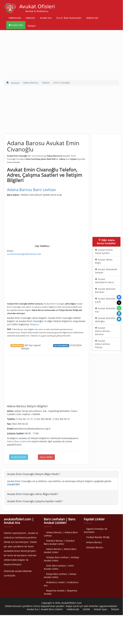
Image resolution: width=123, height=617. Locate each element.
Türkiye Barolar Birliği (97, 537)
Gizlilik (86, 609)
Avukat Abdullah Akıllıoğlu (105, 320)
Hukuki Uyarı (100, 609)
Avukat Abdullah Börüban (105, 290)
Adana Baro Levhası (17, 441)
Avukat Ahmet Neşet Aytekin (104, 251)
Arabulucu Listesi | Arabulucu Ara (61, 584)
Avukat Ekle (17, 25)
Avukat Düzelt (18, 457)
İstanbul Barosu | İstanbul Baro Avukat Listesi (59, 542)
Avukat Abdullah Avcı (105, 310)
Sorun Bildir (46, 457)
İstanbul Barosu (94, 547)
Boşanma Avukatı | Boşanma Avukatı (60, 592)
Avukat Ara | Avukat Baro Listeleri (45, 609)
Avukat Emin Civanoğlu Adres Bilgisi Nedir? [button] (32, 494)
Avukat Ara (46, 17)
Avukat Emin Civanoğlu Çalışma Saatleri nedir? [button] (35, 501)
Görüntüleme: (17, 345)
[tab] (61, 474)
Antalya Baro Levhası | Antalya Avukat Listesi (61, 559)
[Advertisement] (61, 55)
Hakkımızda (15, 17)
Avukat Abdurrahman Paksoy (102, 344)
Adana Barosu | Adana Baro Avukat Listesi (60, 550)
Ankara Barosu (94, 542)
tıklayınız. (35, 324)
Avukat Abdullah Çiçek (105, 300)
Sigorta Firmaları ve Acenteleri (95, 530)
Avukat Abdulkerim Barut (104, 281)
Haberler (30, 17)
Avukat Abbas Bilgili (103, 261)
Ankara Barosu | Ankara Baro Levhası (61, 534)
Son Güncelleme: (61, 345)
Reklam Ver (92, 17)
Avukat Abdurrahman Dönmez (102, 331)
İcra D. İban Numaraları (69, 17)
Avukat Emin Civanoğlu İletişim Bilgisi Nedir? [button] (33, 474)
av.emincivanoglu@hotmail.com (24, 253)
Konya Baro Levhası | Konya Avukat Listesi (60, 575)
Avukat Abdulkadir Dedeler (106, 271)
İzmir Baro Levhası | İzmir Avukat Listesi (59, 567)
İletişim (32, 25)
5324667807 (13, 484)
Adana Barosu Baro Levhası (31, 189)
